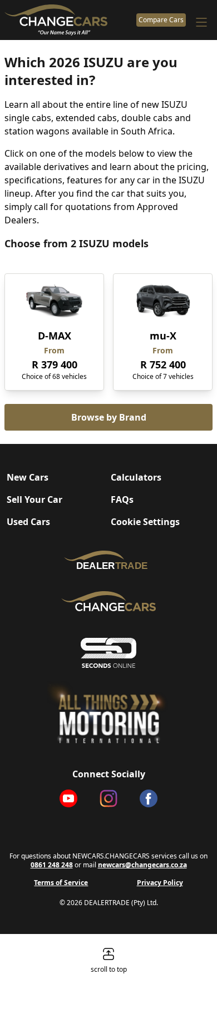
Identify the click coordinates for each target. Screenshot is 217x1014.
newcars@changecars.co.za (142, 865)
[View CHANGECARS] (68, 20)
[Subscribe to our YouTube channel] (68, 798)
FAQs (122, 499)
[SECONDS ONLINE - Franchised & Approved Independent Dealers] (108, 652)
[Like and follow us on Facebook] (148, 798)
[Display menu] (201, 22)
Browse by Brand (108, 417)
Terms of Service (61, 882)
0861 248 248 (52, 865)
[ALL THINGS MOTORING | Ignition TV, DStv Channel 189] (108, 713)
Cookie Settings (145, 522)
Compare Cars (161, 19)
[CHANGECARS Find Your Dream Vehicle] (108, 601)
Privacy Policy (160, 882)
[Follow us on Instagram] (108, 798)
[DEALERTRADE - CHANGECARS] (108, 560)
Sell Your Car (34, 499)
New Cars (27, 477)
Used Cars (28, 522)
